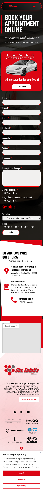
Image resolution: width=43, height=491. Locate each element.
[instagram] (21, 412)
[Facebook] (15, 412)
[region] (21, 471)
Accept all (21, 473)
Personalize (21, 479)
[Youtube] (28, 412)
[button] (34, 6)
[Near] (40, 452)
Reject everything (21, 486)
